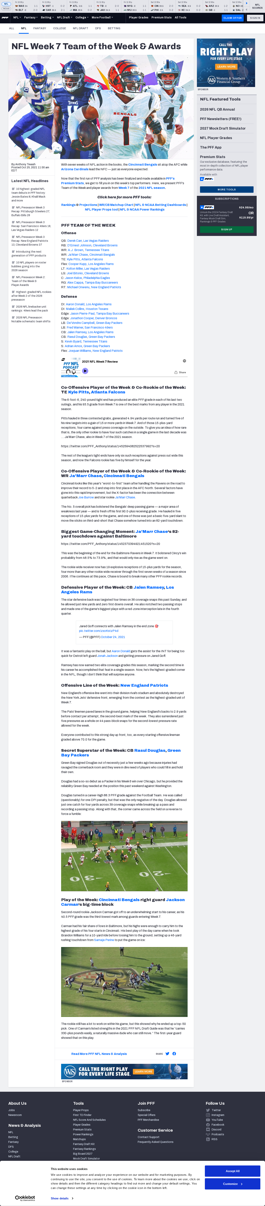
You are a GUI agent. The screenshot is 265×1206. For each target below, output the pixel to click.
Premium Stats (82, 1129)
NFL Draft (80, 28)
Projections (88, 204)
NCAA (6, 9)
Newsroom (15, 1115)
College (59, 28)
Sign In (255, 18)
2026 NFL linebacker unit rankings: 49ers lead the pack (29, 308)
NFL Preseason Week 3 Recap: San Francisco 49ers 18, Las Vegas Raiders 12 (31, 226)
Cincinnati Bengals (119, 900)
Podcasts (218, 1134)
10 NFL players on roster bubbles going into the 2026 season (28, 266)
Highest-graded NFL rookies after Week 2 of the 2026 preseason (31, 296)
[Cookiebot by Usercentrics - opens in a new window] (25, 1198)
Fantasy (39, 28)
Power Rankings (83, 1134)
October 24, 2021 (113, 637)
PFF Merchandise (148, 1119)
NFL (6, 4)
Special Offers (146, 1115)
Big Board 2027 (83, 1153)
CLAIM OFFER (232, 18)
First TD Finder (82, 1115)
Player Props (81, 1110)
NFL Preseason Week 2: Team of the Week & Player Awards (28, 281)
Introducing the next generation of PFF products (28, 253)
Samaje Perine (104, 940)
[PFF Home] (5, 18)
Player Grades (81, 1124)
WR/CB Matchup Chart (116, 204)
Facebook (218, 1124)
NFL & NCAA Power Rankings (142, 209)
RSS (214, 1139)
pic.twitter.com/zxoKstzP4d (98, 630)
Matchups (79, 1139)
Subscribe (144, 1110)
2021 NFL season (152, 187)
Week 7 (124, 187)
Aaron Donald (121, 651)
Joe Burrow (86, 497)
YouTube (217, 1119)
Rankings (68, 204)
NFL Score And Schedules (89, 1119)
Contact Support (148, 1137)
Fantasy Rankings (84, 1149)
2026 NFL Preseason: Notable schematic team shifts (30, 319)
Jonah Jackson (107, 655)
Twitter (216, 1110)
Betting (114, 28)
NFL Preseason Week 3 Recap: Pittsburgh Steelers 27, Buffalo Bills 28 (30, 211)
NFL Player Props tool (101, 209)
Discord (216, 1129)
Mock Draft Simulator (86, 1158)
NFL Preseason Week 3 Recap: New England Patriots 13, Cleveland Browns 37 (29, 241)
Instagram (218, 1115)
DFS (98, 28)
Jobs (11, 1110)
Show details (59, 1198)
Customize (230, 1183)
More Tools (227, 189)
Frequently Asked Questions (155, 1142)
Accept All (233, 1171)
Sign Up (226, 229)
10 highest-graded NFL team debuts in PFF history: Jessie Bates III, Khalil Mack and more (28, 195)
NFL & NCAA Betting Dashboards (160, 204)
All (11, 28)
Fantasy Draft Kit (84, 1144)
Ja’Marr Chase (125, 497)
